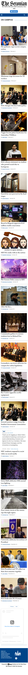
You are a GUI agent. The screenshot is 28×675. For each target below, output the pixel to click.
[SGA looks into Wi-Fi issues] (14, 587)
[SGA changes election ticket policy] (14, 94)
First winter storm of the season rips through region (12, 511)
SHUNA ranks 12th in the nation (13, 252)
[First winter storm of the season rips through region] (14, 499)
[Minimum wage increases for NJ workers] (14, 65)
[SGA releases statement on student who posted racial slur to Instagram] (14, 151)
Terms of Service (5, 653)
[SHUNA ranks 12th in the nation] (14, 241)
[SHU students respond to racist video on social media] (14, 440)
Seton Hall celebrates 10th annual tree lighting (13, 481)
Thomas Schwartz (6, 80)
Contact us (4, 652)
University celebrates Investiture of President (14, 540)
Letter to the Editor (6, 657)
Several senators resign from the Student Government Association (13, 423)
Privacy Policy (4, 655)
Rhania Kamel (5, 397)
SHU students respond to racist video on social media (12, 452)
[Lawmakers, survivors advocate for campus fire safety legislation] (14, 352)
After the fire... (6, 306)
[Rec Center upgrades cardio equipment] (14, 381)
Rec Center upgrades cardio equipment (11, 393)
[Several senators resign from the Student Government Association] (14, 411)
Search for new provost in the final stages (13, 194)
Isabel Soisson (5, 198)
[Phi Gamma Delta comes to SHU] (14, 268)
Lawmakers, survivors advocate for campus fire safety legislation (14, 364)
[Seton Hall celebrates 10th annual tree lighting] (14, 470)
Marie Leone (5, 227)
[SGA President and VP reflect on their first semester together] (14, 558)
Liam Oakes (4, 485)
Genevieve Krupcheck (7, 108)
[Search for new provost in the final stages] (14, 183)
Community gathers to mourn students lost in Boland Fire (12, 334)
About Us (3, 651)
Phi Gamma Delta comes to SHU (13, 279)
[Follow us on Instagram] (16, 658)
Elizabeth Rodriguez (6, 255)
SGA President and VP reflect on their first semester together (13, 570)
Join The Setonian (5, 656)
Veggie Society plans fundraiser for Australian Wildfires (14, 133)
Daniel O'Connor (5, 51)
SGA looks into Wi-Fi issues (11, 598)
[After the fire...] (14, 295)
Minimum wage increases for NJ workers (13, 77)
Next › (17, 606)
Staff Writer (4, 137)
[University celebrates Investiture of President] (14, 528)
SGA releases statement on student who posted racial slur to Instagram (13, 164)
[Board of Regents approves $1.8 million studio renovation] (14, 212)
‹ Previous (12, 606)
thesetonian (13, 641)
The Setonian (5, 641)
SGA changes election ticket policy (13, 105)
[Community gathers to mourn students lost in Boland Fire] (14, 323)
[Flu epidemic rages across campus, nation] (14, 35)
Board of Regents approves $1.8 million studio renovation (12, 224)
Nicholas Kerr (5, 309)
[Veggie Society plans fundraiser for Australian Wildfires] (14, 121)
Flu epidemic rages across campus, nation (13, 47)
